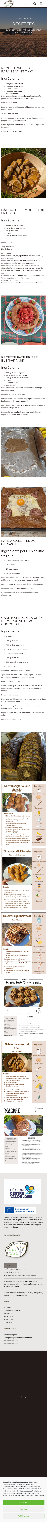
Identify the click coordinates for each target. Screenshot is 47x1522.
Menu (6, 1301)
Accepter (23, 1502)
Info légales (10, 1328)
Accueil (18, 18)
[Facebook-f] (26, 1397)
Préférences (23, 1516)
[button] (25, 3)
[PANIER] (39, 3)
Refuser (23, 1509)
